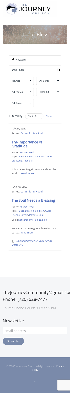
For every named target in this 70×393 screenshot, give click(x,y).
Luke (44, 219)
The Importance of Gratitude (27, 144)
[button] (65, 9)
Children (39, 210)
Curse (48, 210)
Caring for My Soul (31, 133)
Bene (21, 156)
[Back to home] (30, 9)
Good (49, 156)
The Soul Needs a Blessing (33, 200)
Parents (33, 214)
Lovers (24, 214)
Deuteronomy (25, 219)
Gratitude (17, 160)
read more (27, 173)
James (38, 219)
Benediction (31, 156)
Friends (16, 214)
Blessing (29, 210)
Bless (42, 156)
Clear (49, 116)
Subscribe (13, 341)
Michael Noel (27, 152)
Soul (41, 214)
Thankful (27, 160)
